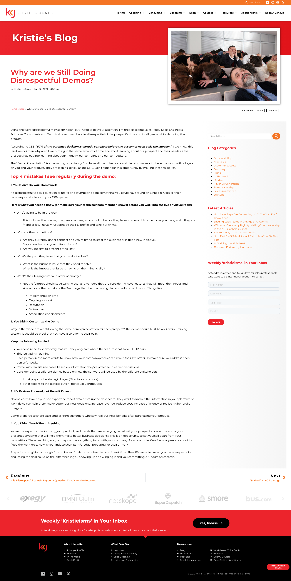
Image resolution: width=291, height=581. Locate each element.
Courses (208, 12)
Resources (227, 12)
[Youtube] (277, 2)
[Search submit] (276, 136)
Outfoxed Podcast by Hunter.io (233, 247)
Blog (22, 109)
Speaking (176, 12)
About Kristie (249, 12)
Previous (8, 498)
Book (192, 12)
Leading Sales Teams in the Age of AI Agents (241, 221)
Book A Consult (274, 12)
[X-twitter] (283, 2)
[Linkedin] (267, 2)
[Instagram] (272, 2)
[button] (247, 110)
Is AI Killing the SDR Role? (229, 243)
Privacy (238, 573)
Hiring (121, 12)
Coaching (135, 12)
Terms (247, 573)
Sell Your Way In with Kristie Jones (234, 232)
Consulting (155, 12)
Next (283, 498)
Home (14, 109)
